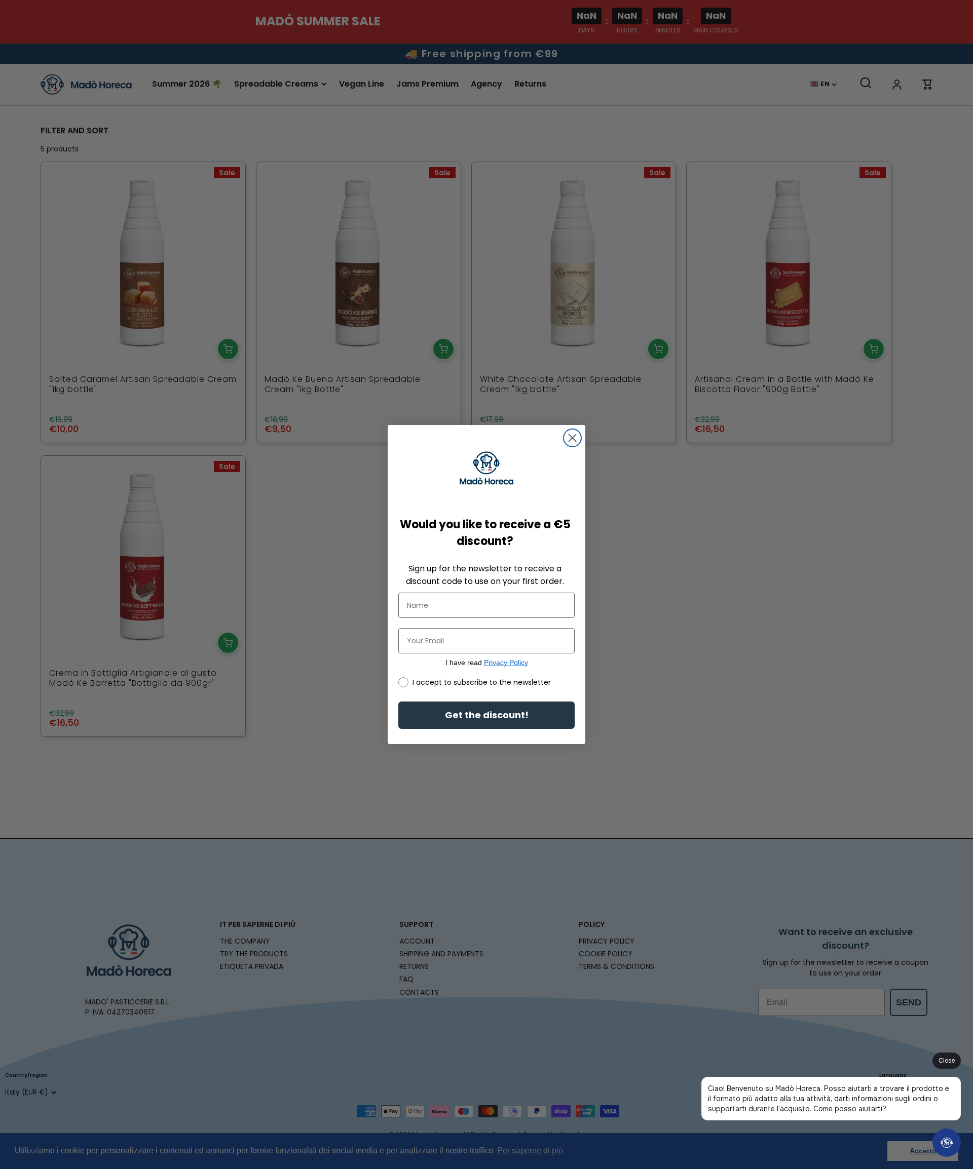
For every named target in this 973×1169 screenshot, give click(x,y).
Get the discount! (487, 715)
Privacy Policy (506, 662)
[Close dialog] (572, 438)
